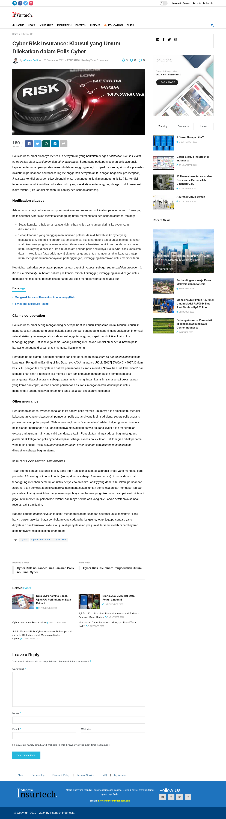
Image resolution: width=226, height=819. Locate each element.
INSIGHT (95, 25)
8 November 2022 (115, 617)
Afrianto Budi (30, 60)
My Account (120, 775)
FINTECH (80, 25)
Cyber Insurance (40, 539)
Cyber (24, 539)
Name (17, 713)
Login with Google (181, 3)
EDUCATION (115, 25)
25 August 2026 (186, 289)
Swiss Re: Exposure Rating (32, 303)
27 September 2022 (31, 639)
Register (209, 3)
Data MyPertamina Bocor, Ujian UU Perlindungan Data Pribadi (53, 599)
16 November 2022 (47, 608)
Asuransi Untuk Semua (191, 196)
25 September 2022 (54, 60)
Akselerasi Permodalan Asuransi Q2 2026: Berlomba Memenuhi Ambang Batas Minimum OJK (182, 260)
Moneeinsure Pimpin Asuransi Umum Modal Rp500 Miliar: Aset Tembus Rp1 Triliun (195, 303)
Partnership (38, 775)
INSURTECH (64, 25)
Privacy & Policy (61, 775)
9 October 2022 (95, 626)
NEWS (31, 25)
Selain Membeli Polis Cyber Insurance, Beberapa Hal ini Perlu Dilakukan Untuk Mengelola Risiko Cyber (42, 635)
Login (198, 3)
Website (86, 729)
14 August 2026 (186, 312)
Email (16, 729)
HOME (20, 25)
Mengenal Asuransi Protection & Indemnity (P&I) (45, 297)
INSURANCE (46, 25)
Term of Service (85, 775)
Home (15, 34)
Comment (19, 668)
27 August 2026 (165, 269)
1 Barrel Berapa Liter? (190, 137)
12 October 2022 (57, 623)
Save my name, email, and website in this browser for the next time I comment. (63, 744)
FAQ (104, 775)
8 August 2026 (185, 332)
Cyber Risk (60, 539)
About (21, 775)
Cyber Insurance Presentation (29, 622)
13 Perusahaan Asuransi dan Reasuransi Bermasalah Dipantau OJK (194, 180)
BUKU (130, 25)
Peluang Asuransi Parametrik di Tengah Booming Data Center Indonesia (194, 324)
